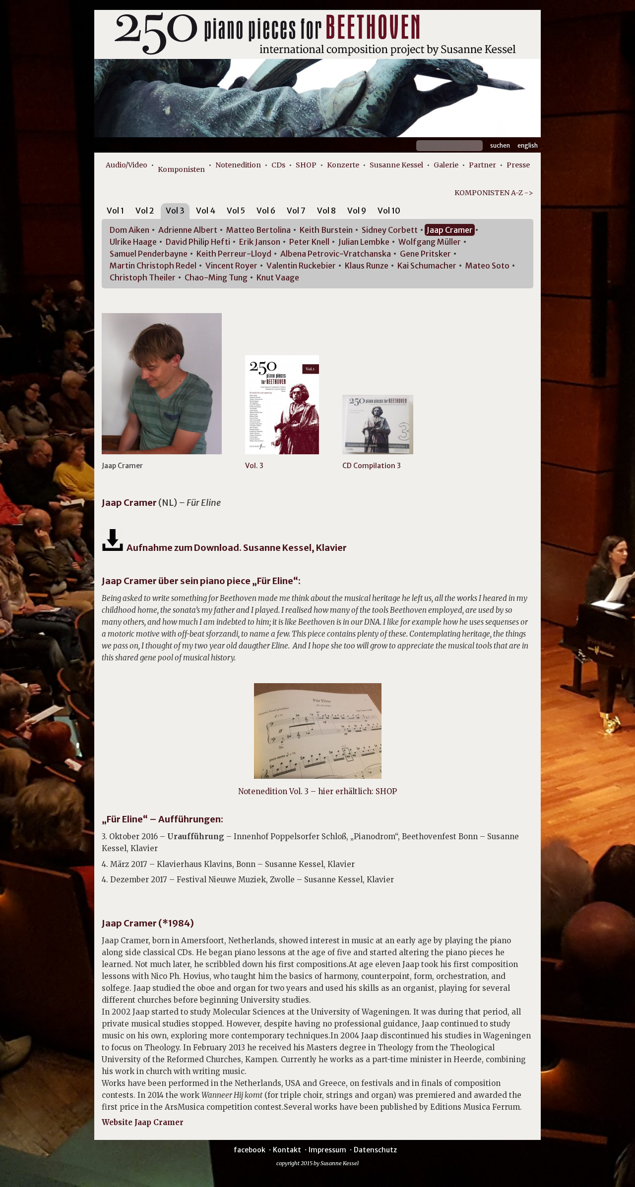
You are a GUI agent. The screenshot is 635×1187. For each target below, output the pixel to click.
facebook (249, 1149)
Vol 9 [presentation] (356, 211)
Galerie (446, 165)
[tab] (115, 212)
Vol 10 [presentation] (389, 211)
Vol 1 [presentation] (115, 211)
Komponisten (181, 169)
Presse (518, 165)
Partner (482, 165)
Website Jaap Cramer (143, 1122)
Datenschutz (375, 1149)
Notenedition (238, 165)
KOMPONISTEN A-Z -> (493, 192)
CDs (278, 165)
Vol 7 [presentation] (296, 211)
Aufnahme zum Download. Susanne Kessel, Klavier (235, 547)
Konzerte (343, 165)
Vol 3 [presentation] (175, 211)
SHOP (306, 165)
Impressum (327, 1149)
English (527, 145)
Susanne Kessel (396, 165)
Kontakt (287, 1149)
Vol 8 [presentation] (326, 211)
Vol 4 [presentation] (205, 211)
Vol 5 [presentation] (236, 211)
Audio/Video (126, 165)
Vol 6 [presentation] (265, 211)
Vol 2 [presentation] (144, 211)
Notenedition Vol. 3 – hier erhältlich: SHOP (317, 791)
